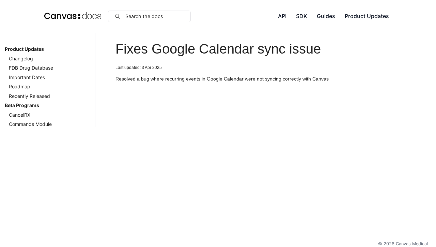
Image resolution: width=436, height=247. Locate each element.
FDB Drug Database (31, 68)
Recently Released (29, 96)
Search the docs (144, 16)
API (282, 16)
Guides (326, 16)
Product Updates (367, 16)
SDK (301, 16)
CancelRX (19, 115)
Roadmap (19, 86)
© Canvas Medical (403, 243)
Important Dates (27, 77)
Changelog (21, 58)
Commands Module (30, 124)
